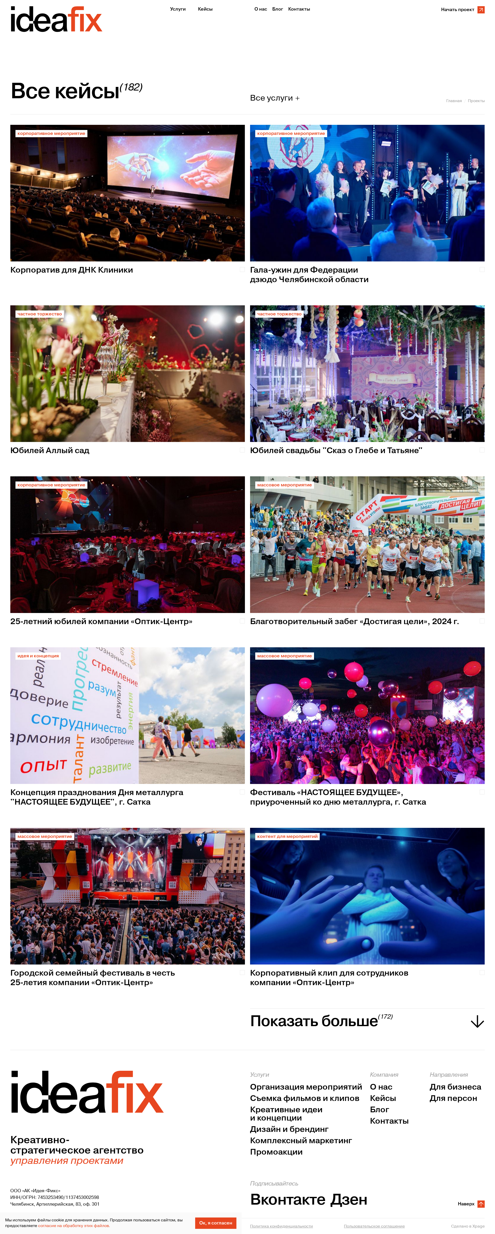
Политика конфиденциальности (281, 1226)
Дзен (349, 1200)
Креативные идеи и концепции (286, 1114)
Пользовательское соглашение (374, 1226)
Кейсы (383, 1098)
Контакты (389, 1121)
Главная (454, 101)
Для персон (453, 1098)
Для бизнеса (455, 1087)
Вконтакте (287, 1200)
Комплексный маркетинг (301, 1141)
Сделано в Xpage (468, 1226)
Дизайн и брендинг (289, 1129)
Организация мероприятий (306, 1087)
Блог (379, 1110)
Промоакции (276, 1152)
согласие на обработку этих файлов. (74, 1226)
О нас (381, 1087)
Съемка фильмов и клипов (304, 1098)
